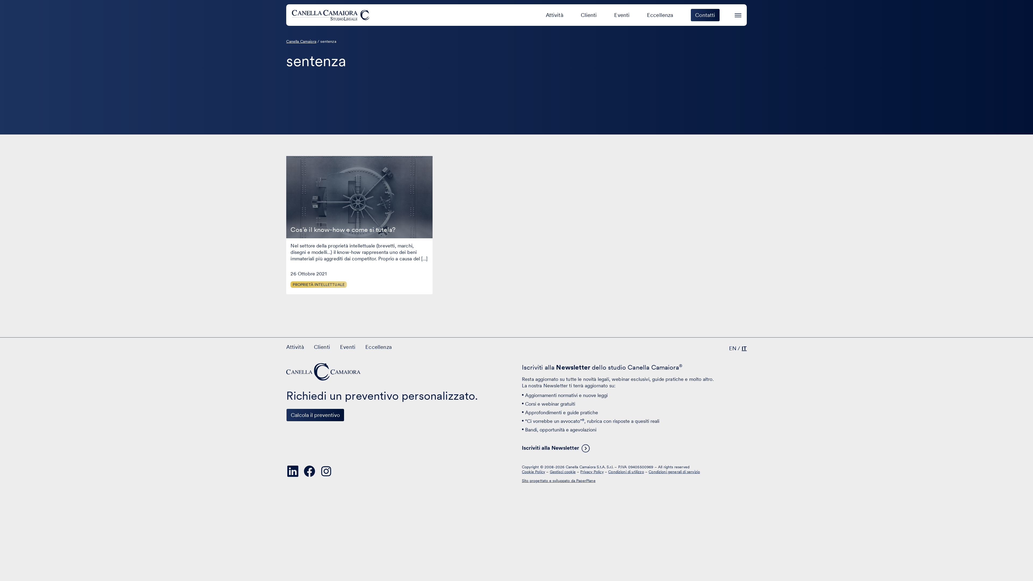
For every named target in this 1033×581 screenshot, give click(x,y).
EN (732, 348)
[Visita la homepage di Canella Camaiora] (332, 15)
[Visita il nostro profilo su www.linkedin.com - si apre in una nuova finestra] (292, 471)
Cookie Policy (533, 471)
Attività (554, 15)
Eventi (621, 15)
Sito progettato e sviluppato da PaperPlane (559, 481)
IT (744, 348)
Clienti (589, 15)
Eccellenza (660, 15)
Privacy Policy (591, 471)
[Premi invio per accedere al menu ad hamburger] (738, 14)
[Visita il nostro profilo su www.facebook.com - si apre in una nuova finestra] (309, 471)
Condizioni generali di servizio (674, 471)
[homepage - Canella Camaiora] (324, 372)
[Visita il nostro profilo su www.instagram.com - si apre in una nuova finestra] (326, 471)
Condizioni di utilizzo (626, 471)
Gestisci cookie (563, 471)
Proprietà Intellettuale (319, 284)
